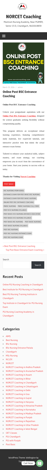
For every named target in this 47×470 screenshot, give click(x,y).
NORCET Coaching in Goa (18, 394)
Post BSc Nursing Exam (13, 237)
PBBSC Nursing (10, 206)
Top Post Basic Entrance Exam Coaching (24, 249)
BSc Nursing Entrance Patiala (19, 347)
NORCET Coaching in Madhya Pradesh (23, 413)
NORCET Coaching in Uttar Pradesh (22, 425)
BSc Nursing (11, 343)
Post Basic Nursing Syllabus (16, 226)
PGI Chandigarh (13, 436)
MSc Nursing (11, 355)
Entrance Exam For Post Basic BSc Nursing (22, 194)
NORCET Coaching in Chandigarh (21, 382)
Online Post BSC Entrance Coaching (19, 202)
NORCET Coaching (23, 16)
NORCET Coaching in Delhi (18, 390)
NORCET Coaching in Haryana (20, 402)
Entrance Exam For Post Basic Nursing (20, 198)
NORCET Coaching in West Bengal (21, 429)
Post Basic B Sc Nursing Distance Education (22, 214)
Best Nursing (12, 340)
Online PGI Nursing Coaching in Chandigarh (23, 284)
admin (20, 87)
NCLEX (9, 359)
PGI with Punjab (13, 440)
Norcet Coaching (27, 176)
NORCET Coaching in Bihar (18, 378)
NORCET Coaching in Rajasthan (20, 421)
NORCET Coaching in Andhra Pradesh (23, 367)
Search (6, 259)
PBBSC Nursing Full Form (28, 206)
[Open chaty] (39, 463)
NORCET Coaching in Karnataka (21, 409)
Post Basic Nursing (33, 222)
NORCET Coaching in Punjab (19, 417)
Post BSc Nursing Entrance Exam (17, 233)
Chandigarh (11, 351)
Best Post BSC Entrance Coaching (19, 246)
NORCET (10, 363)
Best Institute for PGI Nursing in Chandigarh (23, 289)
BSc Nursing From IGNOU (14, 190)
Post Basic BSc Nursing (13, 222)
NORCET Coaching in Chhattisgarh (22, 386)
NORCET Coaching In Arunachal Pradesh (24, 371)
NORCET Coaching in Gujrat (19, 398)
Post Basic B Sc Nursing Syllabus (17, 218)
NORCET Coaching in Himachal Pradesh (24, 405)
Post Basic (9, 184)
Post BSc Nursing (11, 229)
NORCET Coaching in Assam (19, 374)
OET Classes (11, 432)
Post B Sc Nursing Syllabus (15, 210)
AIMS (8, 336)
